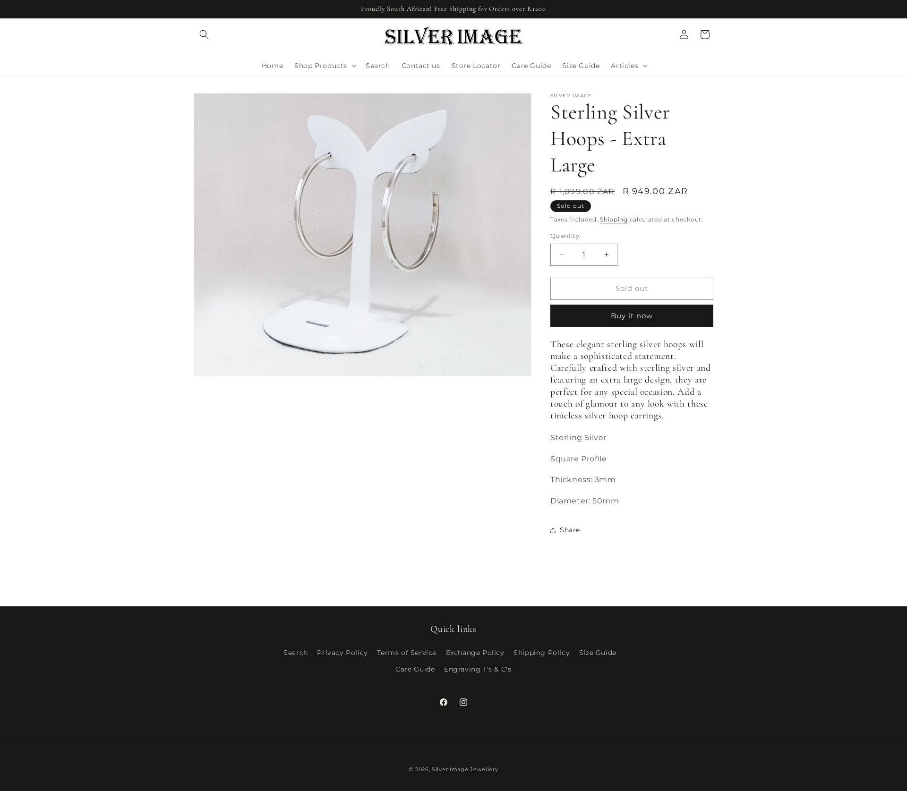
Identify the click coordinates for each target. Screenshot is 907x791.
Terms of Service (406, 652)
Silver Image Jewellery (465, 769)
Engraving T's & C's (477, 669)
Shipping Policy (541, 652)
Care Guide (415, 669)
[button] (204, 34)
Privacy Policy (342, 652)
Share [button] (570, 530)
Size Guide (597, 652)
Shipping (614, 219)
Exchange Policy (475, 652)
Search (295, 652)
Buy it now (632, 315)
